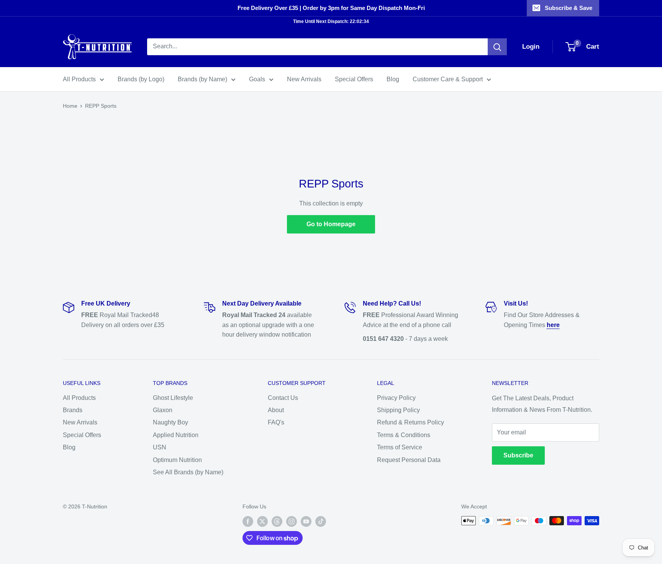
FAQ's (276, 422)
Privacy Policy (396, 398)
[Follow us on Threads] (277, 521)
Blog (393, 79)
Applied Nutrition (175, 435)
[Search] (497, 46)
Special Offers (354, 79)
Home (70, 106)
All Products (79, 79)
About (276, 410)
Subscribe (518, 455)
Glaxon (162, 410)
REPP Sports (100, 106)
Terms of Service (399, 447)
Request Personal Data (409, 460)
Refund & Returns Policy (410, 422)
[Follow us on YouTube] (306, 521)
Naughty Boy (170, 422)
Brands (72, 410)
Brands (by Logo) (141, 79)
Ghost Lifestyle (173, 398)
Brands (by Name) (202, 79)
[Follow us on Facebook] (248, 521)
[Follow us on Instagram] (291, 521)
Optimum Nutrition (177, 460)
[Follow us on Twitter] (262, 521)
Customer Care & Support (448, 79)
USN (159, 447)
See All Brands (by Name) (188, 472)
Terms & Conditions (403, 435)
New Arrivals (304, 79)
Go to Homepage (331, 224)
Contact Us (283, 398)
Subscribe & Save (568, 8)
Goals (257, 79)
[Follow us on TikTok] (320, 521)
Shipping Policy (398, 410)
